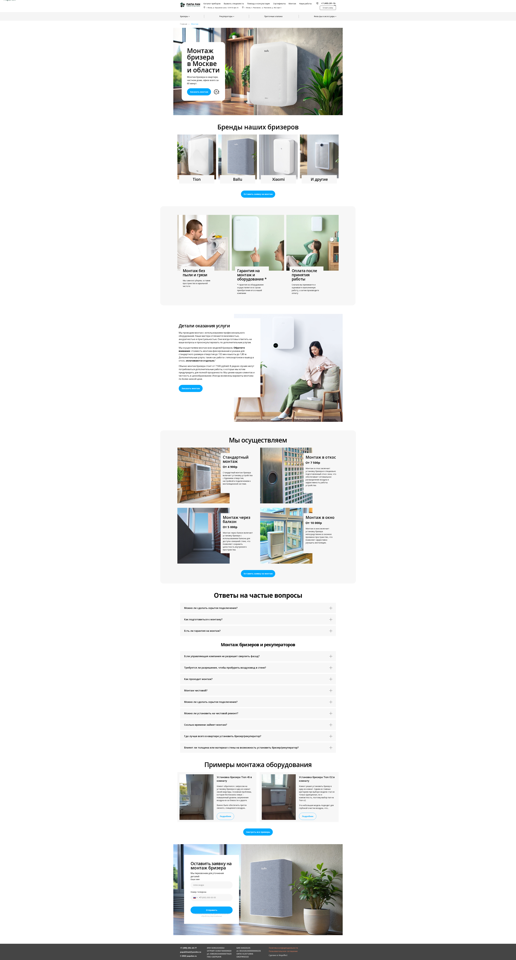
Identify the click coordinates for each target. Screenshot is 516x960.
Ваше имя (195, 879)
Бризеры (184, 16)
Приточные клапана (273, 16)
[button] (328, 8)
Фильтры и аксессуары (324, 16)
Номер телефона (198, 892)
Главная (183, 24)
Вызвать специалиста (234, 3)
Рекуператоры (225, 16)
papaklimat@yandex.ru (190, 952)
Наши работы (305, 3)
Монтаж (292, 3)
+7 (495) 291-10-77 (328, 4)
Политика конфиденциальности (283, 948)
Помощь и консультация (258, 3)
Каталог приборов (212, 3)
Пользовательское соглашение (283, 951)
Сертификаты (279, 3)
